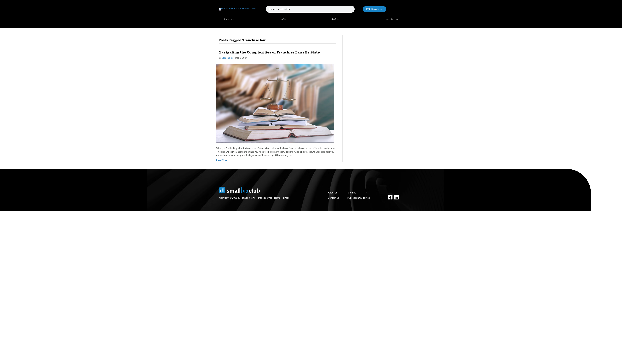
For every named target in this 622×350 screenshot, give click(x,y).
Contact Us (333, 198)
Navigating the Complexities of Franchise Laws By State (269, 52)
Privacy (285, 198)
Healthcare (392, 19)
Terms (277, 198)
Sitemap (351, 192)
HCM (283, 19)
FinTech (335, 19)
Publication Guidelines (358, 198)
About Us (332, 192)
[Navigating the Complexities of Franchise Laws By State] (275, 103)
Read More (221, 160)
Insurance (229, 19)
